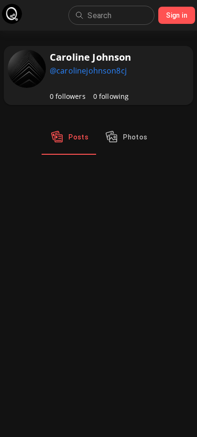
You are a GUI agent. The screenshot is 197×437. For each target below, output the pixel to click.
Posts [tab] (78, 137)
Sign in (176, 15)
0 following (111, 96)
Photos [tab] (135, 137)
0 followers (68, 96)
